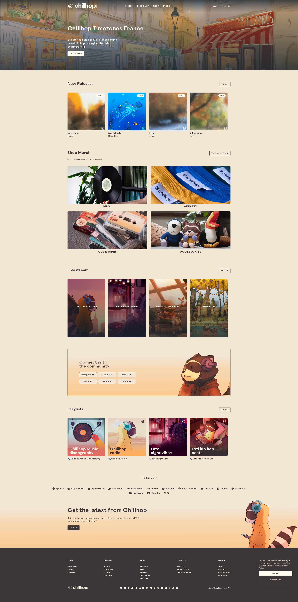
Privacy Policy (183, 569)
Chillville (107, 572)
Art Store (144, 578)
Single (100, 96)
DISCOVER (143, 6)
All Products (145, 566)
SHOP (156, 6)
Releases (71, 572)
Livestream (72, 566)
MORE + (168, 6)
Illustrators (108, 569)
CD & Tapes (145, 575)
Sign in (227, 6)
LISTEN (129, 6)
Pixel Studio (223, 575)
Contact (222, 569)
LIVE (215, 6)
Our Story (108, 575)
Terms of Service (184, 572)
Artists (107, 566)
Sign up (73, 527)
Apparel (143, 572)
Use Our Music (224, 572)
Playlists (71, 569)
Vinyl (142, 569)
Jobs (220, 566)
